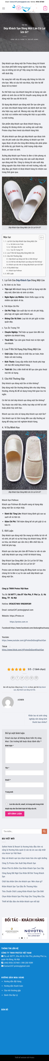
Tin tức (24, 25)
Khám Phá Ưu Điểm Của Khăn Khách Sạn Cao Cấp (23, 868)
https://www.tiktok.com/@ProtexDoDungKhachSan (23, 649)
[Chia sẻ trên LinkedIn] (36, 678)
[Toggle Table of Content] (40, 237)
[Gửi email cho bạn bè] (27, 678)
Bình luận (9, 746)
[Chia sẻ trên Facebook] (17, 678)
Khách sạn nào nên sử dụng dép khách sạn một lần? (26, 265)
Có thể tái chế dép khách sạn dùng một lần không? (25, 262)
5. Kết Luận (9, 274)
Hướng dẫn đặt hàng (12, 981)
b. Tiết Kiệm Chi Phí (15, 247)
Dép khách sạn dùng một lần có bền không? (23, 259)
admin (36, 39)
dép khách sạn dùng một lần (26, 690)
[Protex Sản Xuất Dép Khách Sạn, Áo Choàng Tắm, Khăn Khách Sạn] (24, 8)
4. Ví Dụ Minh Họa (11, 268)
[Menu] (3, 8)
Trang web (9, 792)
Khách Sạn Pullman (15, 271)
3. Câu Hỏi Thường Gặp (13, 256)
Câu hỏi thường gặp (12, 990)
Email (8, 780)
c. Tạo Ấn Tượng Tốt (16, 250)
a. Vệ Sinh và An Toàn (16, 244)
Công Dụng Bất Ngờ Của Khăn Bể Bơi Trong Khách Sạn (23, 875)
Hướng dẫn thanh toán (13, 986)
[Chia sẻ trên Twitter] (22, 678)
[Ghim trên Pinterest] (31, 678)
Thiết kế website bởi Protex (24, 1057)
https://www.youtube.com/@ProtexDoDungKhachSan (24, 640)
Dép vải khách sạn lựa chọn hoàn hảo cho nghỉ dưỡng (24, 858)
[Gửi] (44, 831)
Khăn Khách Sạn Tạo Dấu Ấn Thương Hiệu (19, 886)
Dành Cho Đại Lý (11, 995)
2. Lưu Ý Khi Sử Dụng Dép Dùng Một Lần (19, 253)
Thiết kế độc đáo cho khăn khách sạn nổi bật (20, 901)
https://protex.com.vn (19, 622)
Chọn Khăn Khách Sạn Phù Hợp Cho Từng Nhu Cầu (23, 896)
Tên (7, 768)
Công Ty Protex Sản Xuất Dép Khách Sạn (19, 863)
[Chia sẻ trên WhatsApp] (13, 678)
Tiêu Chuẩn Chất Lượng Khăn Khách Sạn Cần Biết (23, 891)
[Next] (43, 934)
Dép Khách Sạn (23, 280)
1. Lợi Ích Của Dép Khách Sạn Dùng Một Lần (21, 241)
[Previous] (3, 934)
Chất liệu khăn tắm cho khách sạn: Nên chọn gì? (22, 881)
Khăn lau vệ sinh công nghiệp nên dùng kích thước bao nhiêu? (37, 718)
